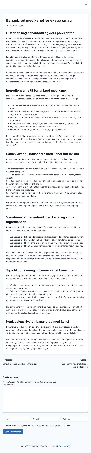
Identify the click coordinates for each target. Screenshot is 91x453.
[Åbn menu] (86, 4)
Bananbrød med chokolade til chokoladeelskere (75, 363)
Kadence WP (64, 446)
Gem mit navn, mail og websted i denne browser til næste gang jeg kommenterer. (37, 425)
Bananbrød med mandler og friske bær (20, 362)
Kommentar (8, 385)
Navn (7, 419)
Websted (67, 419)
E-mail (36, 419)
